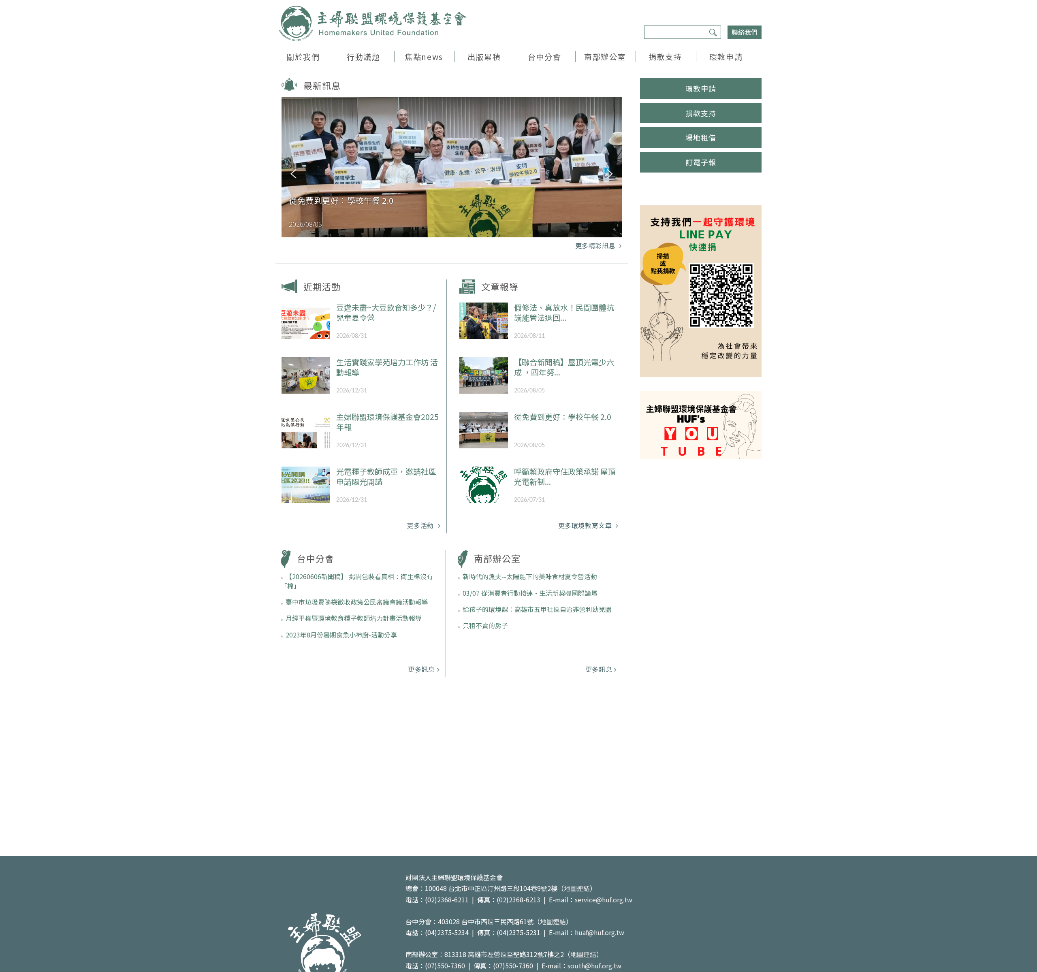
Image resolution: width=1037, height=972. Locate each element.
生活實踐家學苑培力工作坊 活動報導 (387, 366)
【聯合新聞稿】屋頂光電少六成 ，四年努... (564, 366)
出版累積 (484, 56)
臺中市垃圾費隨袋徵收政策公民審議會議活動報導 (357, 602)
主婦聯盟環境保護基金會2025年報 (387, 421)
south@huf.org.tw (594, 965)
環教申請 (726, 56)
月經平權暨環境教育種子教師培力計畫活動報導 (354, 618)
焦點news (424, 56)
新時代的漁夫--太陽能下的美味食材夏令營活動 (530, 576)
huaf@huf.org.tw (599, 932)
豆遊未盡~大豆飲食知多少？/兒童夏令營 (386, 312)
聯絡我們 (744, 32)
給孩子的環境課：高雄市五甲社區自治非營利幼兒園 (537, 609)
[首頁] (372, 23)
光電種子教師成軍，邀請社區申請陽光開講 (386, 476)
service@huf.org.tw (603, 899)
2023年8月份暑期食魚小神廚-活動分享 (341, 634)
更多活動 (421, 525)
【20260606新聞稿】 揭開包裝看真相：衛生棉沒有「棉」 (357, 580)
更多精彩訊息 (596, 245)
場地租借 (700, 137)
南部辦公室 (605, 56)
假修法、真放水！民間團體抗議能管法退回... (564, 312)
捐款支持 (665, 56)
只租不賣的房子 (485, 625)
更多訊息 (421, 669)
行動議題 (363, 56)
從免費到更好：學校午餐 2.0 (562, 416)
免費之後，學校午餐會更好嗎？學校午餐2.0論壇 (363, 205)
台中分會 (544, 56)
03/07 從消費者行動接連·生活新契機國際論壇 (530, 593)
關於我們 (303, 56)
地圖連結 (577, 888)
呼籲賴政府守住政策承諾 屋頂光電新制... (565, 476)
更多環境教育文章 (586, 525)
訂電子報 (700, 162)
